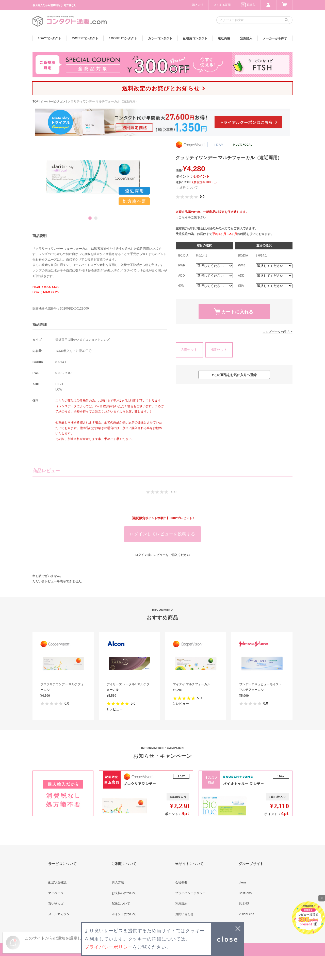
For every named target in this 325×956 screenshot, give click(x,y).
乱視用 (195, 38)
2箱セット (189, 350)
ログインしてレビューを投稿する (162, 534)
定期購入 (246, 38)
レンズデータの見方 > (277, 332)
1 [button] (90, 218)
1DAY (49, 38)
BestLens (245, 893)
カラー (160, 38)
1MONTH (123, 38)
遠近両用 (224, 38)
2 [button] (96, 218)
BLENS (244, 903)
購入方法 (197, 4)
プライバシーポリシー (190, 893)
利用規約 (181, 903)
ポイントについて (124, 914)
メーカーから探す (275, 38)
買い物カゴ (55, 903)
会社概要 (181, 882)
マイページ (55, 893)
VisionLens (246, 914)
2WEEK (85, 38)
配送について (121, 903)
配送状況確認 (57, 882)
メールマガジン (59, 914)
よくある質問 (222, 4)
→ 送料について (187, 187)
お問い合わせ (184, 914)
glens (242, 882)
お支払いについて (124, 893)
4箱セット (219, 350)
